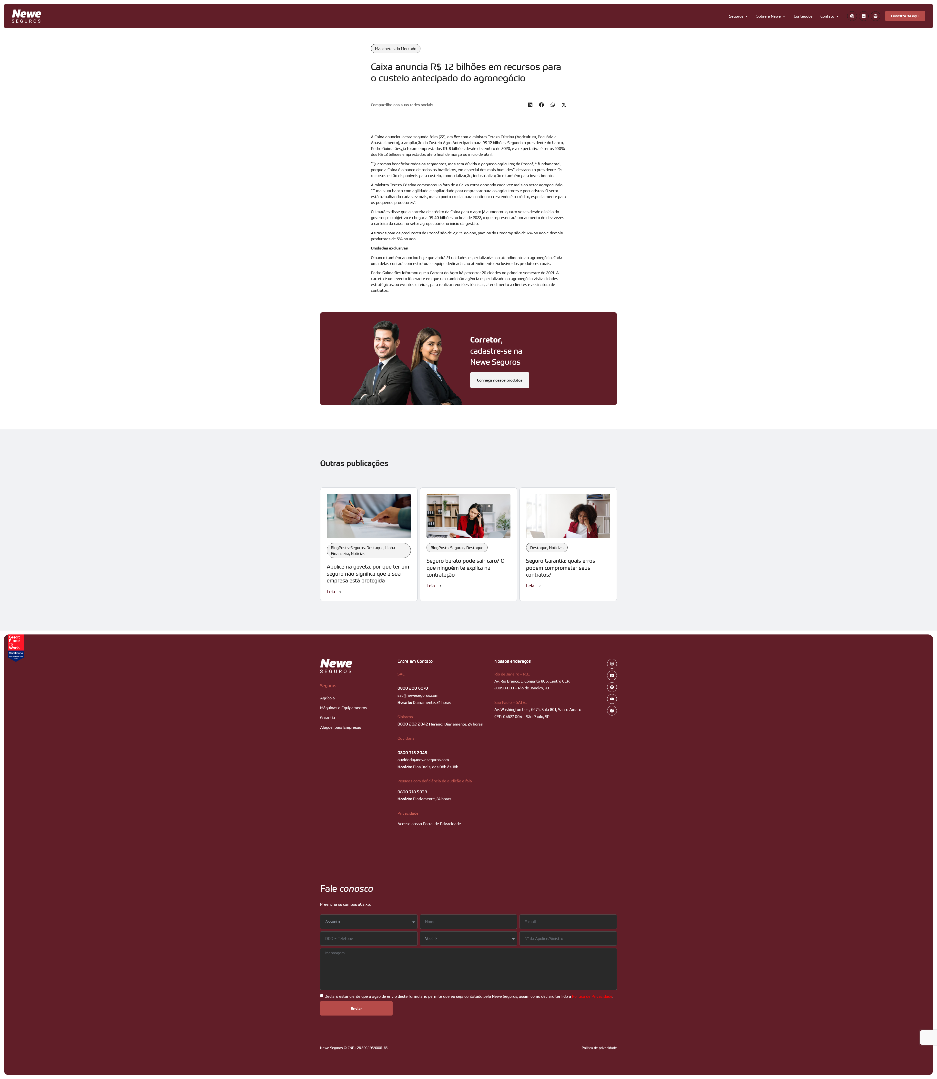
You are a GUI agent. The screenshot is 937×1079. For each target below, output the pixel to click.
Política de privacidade (599, 1047)
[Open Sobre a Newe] (784, 16)
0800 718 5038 (412, 791)
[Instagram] (852, 16)
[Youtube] (612, 699)
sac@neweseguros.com (417, 695)
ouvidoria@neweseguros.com (423, 759)
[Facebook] (612, 711)
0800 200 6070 (412, 688)
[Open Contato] (837, 16)
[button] (530, 104)
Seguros (328, 685)
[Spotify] (875, 16)
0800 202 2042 (412, 723)
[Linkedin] (864, 16)
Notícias (358, 553)
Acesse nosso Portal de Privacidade (429, 823)
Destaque (375, 547)
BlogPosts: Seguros (348, 547)
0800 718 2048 (412, 752)
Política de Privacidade (592, 996)
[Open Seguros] (747, 16)
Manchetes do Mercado (395, 48)
